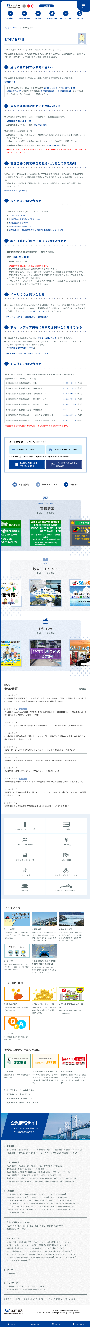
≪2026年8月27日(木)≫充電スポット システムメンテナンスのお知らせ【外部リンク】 (40, 749)
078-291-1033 (21, 256)
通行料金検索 (9, 82)
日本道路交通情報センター (17, 121)
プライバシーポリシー (37, 311)
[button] (3, 531)
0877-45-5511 (69, 409)
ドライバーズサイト (11, 28)
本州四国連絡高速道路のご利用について (25, 219)
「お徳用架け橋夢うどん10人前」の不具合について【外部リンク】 (32, 771)
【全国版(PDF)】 (77, 725)
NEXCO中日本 (67, 88)
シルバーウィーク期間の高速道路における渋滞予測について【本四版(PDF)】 (36, 725)
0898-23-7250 (69, 420)
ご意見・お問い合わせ (47, 338)
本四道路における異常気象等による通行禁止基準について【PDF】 (36, 230)
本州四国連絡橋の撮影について (21, 226)
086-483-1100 (69, 404)
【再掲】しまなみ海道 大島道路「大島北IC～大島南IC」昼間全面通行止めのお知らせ (40, 760)
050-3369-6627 (54, 145)
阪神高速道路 (46, 91)
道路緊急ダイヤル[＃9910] (15, 190)
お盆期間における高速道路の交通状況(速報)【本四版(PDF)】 (29, 806)
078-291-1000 (69, 383)
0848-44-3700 (69, 415)
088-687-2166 (69, 399)
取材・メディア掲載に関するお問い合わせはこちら (27, 353)
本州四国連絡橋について (19, 222)
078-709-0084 (69, 393)
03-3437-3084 (69, 388)
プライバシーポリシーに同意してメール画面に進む (27, 317)
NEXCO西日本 (49, 88)
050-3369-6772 (40, 125)
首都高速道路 (63, 91)
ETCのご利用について (18, 215)
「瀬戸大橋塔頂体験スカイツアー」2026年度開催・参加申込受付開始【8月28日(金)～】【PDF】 (44, 781)
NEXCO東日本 (12, 91)
